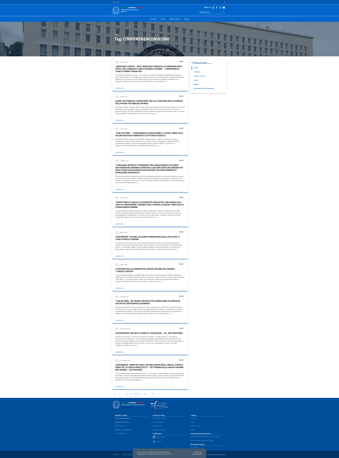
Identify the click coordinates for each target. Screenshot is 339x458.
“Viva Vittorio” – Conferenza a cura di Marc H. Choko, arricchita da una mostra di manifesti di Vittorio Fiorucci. (149, 134)
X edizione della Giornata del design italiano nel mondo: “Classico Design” (145, 270)
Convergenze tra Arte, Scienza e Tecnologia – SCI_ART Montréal (149, 333)
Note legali (116, 454)
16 (153, 394)
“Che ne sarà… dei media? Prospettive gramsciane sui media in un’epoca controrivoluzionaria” (147, 302)
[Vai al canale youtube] (223, 7)
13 (145, 394)
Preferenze (198, 452)
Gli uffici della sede (120, 433)
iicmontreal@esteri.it (125, 430)
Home (116, 34)
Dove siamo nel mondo (159, 430)
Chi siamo (193, 418)
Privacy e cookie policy (128, 454)
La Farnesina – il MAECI (160, 418)
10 (131, 394)
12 (140, 394)
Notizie (193, 430)
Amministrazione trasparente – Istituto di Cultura (205, 437)
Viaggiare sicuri (157, 426)
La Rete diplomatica (158, 422)
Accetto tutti (197, 454)
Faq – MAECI (194, 447)
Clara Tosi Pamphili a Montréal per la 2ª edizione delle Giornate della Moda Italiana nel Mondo (149, 102)
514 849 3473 (121, 426)
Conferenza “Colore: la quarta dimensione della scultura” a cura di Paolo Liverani (147, 238)
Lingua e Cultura (195, 426)
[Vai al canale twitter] (220, 7)
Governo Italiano (116, 2)
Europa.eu (158, 441)
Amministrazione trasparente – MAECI (202, 440)
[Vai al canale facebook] (216, 7)
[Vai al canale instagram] (213, 7)
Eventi (192, 422)
